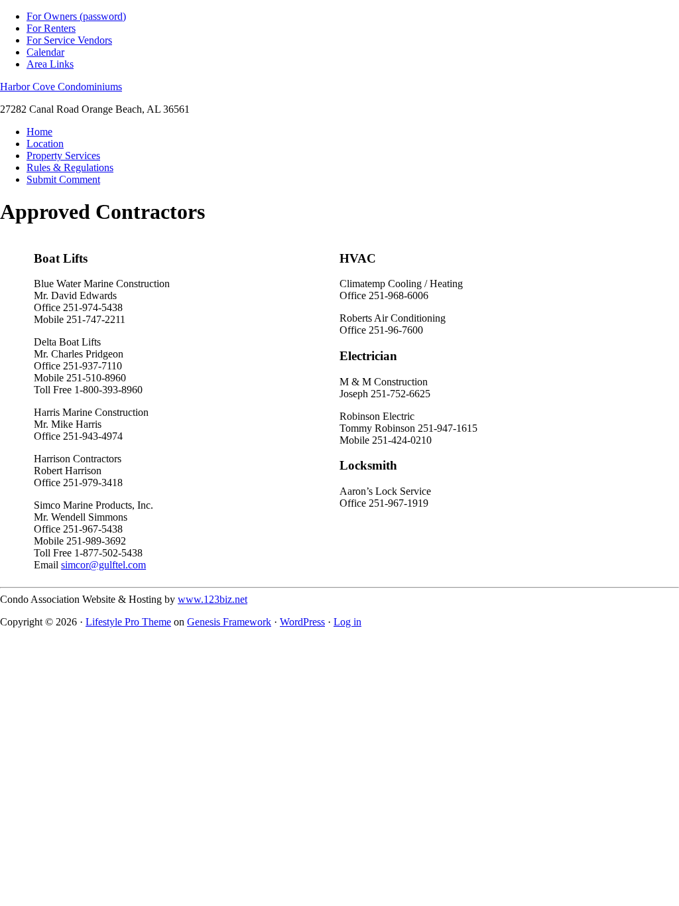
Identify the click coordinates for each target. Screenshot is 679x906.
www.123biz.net (212, 599)
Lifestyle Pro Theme (128, 621)
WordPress (302, 621)
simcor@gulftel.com (103, 564)
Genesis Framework (229, 621)
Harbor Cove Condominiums (61, 86)
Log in (347, 621)
